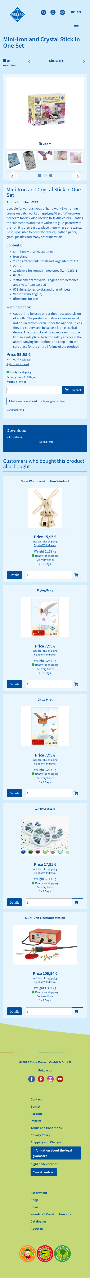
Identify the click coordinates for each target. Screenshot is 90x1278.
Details (14, 575)
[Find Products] (44, 11)
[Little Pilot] (45, 726)
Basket (35, 1106)
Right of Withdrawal (17, 364)
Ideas (34, 1207)
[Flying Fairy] (45, 617)
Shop (34, 1200)
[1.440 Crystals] (45, 836)
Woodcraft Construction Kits (51, 1214)
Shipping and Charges (46, 1142)
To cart (76, 390)
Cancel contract (44, 1172)
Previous (13, 176)
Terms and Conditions (46, 1128)
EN (79, 12)
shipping (26, 359)
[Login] (53, 11)
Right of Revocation (44, 1164)
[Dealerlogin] (63, 11)
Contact (36, 1099)
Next (77, 174)
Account (36, 1113)
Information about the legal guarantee (37, 401)
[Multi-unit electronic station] (45, 945)
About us (37, 1228)
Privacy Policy (40, 1135)
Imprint (36, 1121)
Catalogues (38, 1221)
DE (73, 12)
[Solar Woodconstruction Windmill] (45, 508)
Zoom (46, 144)
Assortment (39, 1193)
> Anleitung (30, 439)
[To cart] (77, 575)
